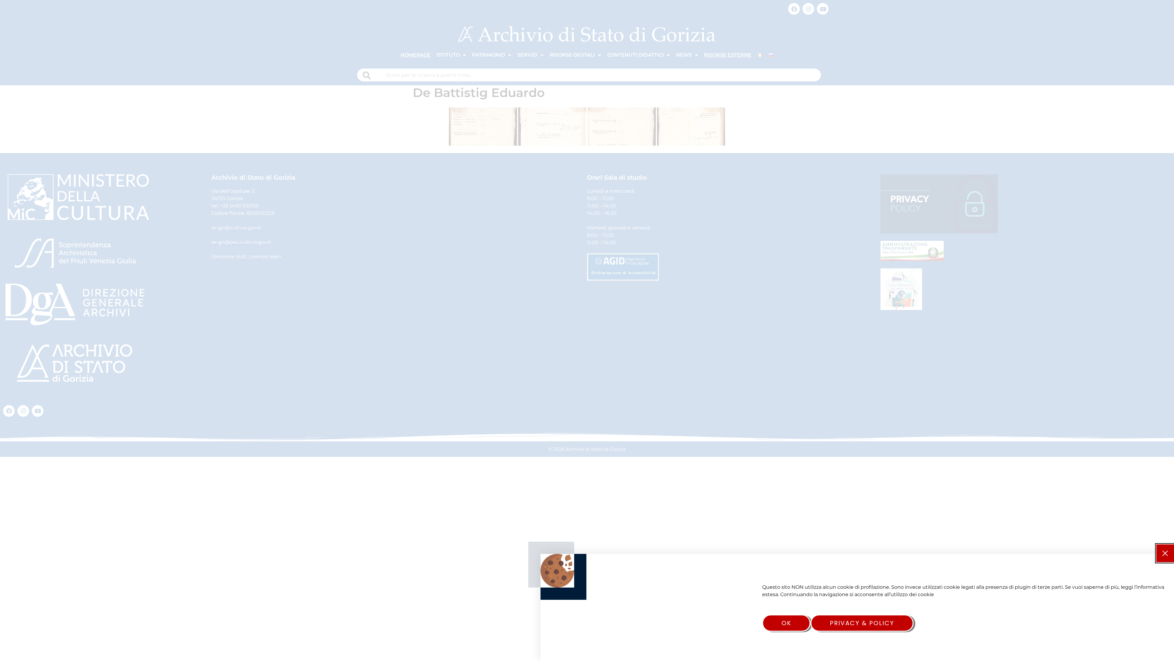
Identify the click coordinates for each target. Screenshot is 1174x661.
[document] (587, 330)
